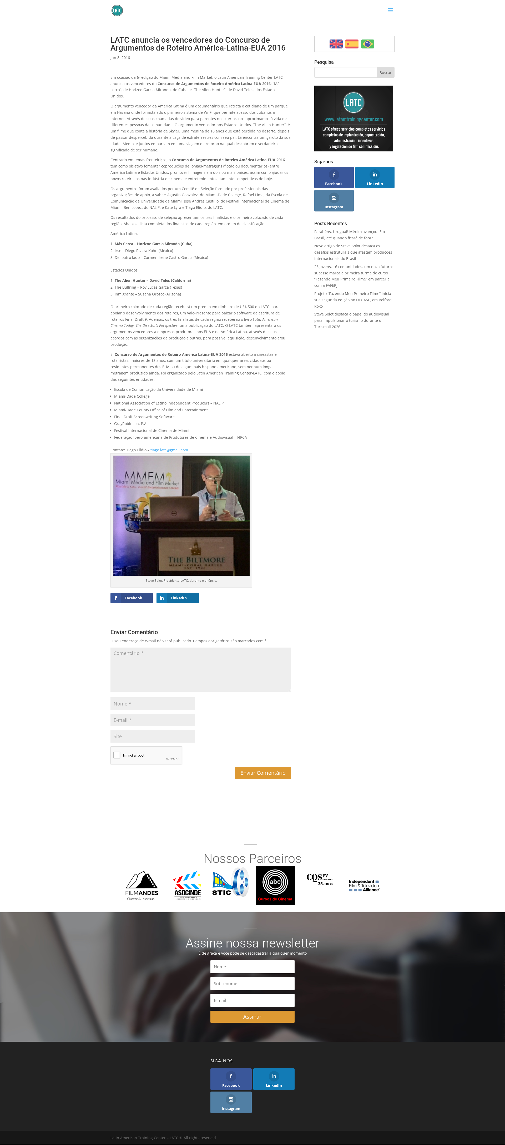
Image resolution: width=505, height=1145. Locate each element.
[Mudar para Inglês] (336, 44)
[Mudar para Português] (368, 44)
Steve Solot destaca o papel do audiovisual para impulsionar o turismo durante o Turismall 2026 (351, 320)
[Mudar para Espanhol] (352, 44)
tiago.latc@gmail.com (169, 449)
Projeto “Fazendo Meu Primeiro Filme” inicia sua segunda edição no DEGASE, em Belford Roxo (353, 300)
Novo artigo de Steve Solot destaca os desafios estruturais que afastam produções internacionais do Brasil (353, 252)
